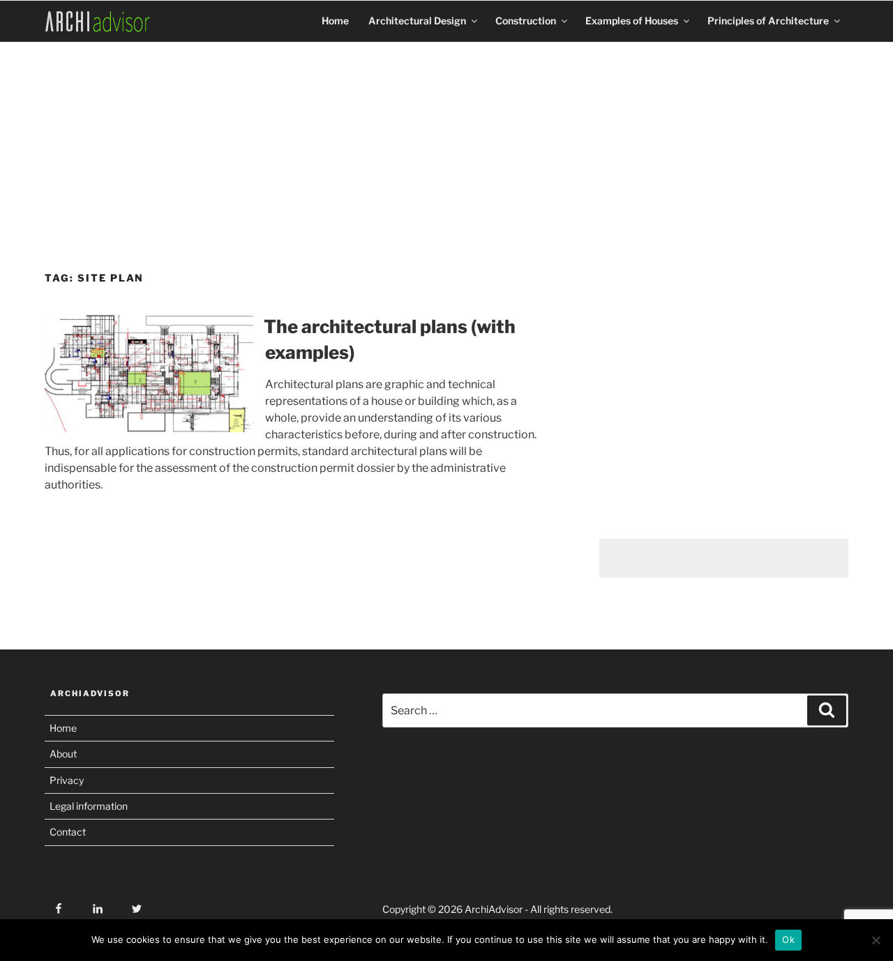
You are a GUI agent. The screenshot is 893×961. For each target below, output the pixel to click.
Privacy (67, 780)
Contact (68, 832)
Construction (525, 20)
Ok (788, 939)
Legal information (89, 806)
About (63, 754)
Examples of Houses (631, 20)
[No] (876, 940)
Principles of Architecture (768, 20)
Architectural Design (417, 20)
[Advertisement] (446, 151)
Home (335, 20)
